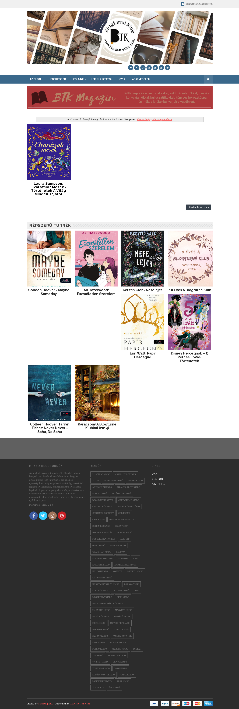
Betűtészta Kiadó (121, 494)
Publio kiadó (99, 649)
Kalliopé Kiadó (101, 565)
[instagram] (149, 67)
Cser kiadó (98, 519)
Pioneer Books (118, 642)
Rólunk (78, 79)
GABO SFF (124, 539)
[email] (155, 67)
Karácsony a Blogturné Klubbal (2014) (97, 426)
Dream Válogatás (102, 532)
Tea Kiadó (97, 655)
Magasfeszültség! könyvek (107, 604)
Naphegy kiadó (100, 629)
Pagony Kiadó (100, 636)
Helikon (120, 552)
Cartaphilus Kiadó (128, 500)
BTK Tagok (157, 479)
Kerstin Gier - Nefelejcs (143, 290)
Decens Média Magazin (121, 519)
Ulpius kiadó (120, 662)
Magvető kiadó (123, 610)
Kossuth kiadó (135, 571)
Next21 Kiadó (121, 629)
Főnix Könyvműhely (103, 539)
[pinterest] (167, 67)
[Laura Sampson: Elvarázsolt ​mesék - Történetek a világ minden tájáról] (49, 152)
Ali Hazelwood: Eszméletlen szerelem (96, 292)
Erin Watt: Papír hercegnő (143, 355)
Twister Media (100, 662)
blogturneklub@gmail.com (199, 3)
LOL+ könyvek (100, 591)
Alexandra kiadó (113, 481)
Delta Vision (121, 526)
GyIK (122, 79)
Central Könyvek (102, 507)
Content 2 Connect (103, 513)
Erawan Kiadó (124, 532)
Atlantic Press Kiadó (128, 487)
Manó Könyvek (100, 616)
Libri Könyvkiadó (102, 597)
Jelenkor (123, 558)
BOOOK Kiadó (99, 494)
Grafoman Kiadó (101, 552)
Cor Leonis (124, 513)
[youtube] (161, 67)
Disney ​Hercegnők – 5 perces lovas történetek (189, 357)
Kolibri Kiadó (100, 571)
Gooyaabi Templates (80, 703)
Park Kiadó (98, 642)
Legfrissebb (57, 79)
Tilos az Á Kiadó (117, 655)
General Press (118, 545)
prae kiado (123, 681)
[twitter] (130, 67)
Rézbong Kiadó (120, 649)
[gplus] (143, 67)
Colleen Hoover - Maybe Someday (48, 292)
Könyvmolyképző (102, 578)
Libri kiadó (123, 597)
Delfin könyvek (101, 526)
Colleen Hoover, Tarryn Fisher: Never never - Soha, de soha (49, 428)
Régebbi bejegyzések (198, 207)
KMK (135, 558)
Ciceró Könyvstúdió (128, 507)
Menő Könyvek (122, 616)
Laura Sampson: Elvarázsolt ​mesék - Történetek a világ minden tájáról (48, 188)
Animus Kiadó (135, 481)
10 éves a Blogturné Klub (190, 290)
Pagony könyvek (122, 636)
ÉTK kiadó (114, 688)
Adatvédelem (141, 79)
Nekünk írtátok (101, 79)
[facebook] (136, 67)
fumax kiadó (127, 675)
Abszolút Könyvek (125, 474)
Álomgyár (98, 688)
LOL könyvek (131, 584)
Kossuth (117, 571)
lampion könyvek (102, 681)
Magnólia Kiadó (101, 610)
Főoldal (36, 79)
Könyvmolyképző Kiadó (106, 584)
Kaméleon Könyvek (125, 565)
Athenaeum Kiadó (102, 487)
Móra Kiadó (99, 623)
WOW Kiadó (120, 668)
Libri (136, 591)
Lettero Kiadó (121, 591)
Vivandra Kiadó (101, 668)
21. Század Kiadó (101, 474)
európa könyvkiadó (103, 675)
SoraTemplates (45, 703)
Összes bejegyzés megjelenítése (154, 119)
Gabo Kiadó (98, 545)
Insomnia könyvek (102, 558)
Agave (95, 481)
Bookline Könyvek (103, 500)
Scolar (137, 649)
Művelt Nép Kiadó (120, 623)
